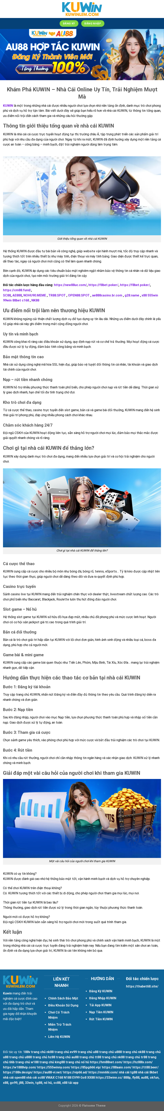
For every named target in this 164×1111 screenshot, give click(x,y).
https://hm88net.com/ (106, 1062)
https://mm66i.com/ (103, 1072)
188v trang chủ (34, 1052)
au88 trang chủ (82, 1057)
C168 (59, 1077)
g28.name (132, 295)
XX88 (91, 1077)
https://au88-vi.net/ (48, 1072)
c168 (25, 300)
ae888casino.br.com (107, 295)
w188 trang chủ (42, 1062)
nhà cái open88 (14, 1077)
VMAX (50, 1077)
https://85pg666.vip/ (86, 1067)
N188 (67, 1077)
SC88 (7, 295)
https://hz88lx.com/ (138, 1062)
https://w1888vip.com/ (19, 1067)
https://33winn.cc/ (109, 1077)
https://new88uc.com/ (70, 285)
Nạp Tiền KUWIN (101, 1012)
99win (7, 300)
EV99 (76, 1077)
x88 (144, 295)
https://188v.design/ (18, 1072)
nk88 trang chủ (57, 1052)
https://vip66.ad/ (75, 1072)
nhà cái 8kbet (148, 1072)
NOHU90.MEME (34, 295)
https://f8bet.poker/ (103, 285)
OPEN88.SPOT (79, 295)
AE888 (17, 295)
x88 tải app (70, 1083)
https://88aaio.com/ (117, 1067)
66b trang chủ (19, 1062)
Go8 (83, 1077)
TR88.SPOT (57, 295)
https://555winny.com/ (53, 1067)
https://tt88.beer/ (145, 1067)
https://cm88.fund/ (17, 290)
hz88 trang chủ (59, 1057)
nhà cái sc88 (35, 1077)
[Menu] (5, 9)
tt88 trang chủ (106, 1057)
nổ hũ (85, 1062)
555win (153, 295)
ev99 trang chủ (81, 1052)
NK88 (35, 300)
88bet (16, 300)
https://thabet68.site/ (142, 986)
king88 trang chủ (67, 1062)
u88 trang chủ (103, 1052)
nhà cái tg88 (128, 1072)
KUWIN (8, 106)
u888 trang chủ (126, 1052)
